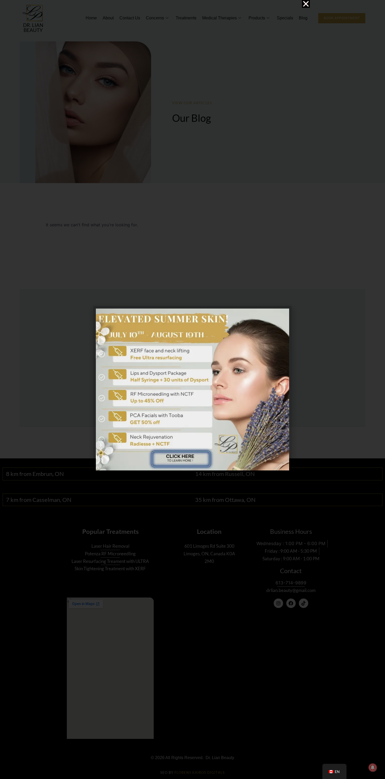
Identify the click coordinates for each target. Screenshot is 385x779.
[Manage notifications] (372, 767)
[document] (192, 389)
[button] (306, 4)
